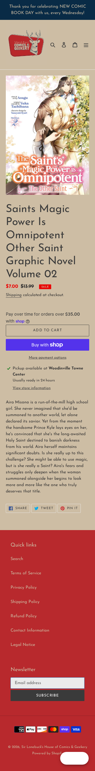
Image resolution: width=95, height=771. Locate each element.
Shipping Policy (25, 602)
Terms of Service (26, 573)
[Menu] (86, 45)
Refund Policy (24, 616)
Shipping (14, 295)
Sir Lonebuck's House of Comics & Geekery (54, 747)
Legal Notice (23, 645)
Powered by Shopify (47, 753)
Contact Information (30, 630)
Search (17, 559)
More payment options (47, 358)
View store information (32, 388)
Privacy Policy (24, 587)
